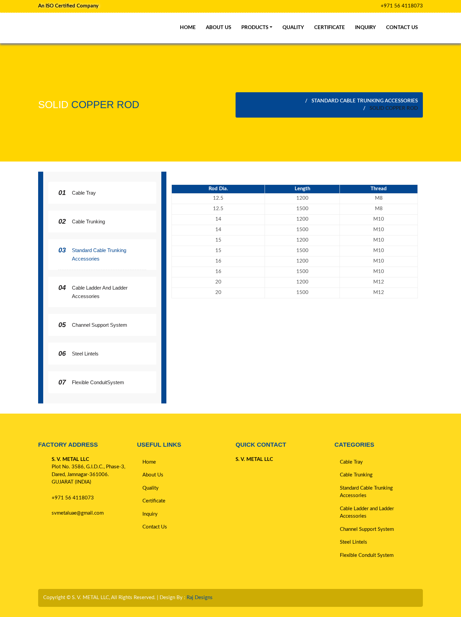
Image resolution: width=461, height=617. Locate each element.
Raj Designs (200, 597)
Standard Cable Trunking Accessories (364, 100)
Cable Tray (84, 193)
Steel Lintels (85, 353)
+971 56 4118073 (402, 5)
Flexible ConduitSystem (98, 382)
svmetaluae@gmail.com (78, 513)
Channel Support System (99, 325)
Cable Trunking (88, 221)
